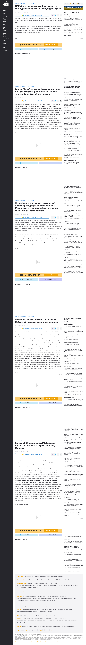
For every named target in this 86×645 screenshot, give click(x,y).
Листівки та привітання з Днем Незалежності (69, 604)
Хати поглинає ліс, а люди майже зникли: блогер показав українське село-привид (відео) (73, 556)
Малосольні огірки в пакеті (68, 626)
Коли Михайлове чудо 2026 (23, 606)
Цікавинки (5, 34)
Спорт (4, 22)
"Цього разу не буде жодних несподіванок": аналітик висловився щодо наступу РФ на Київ (73, 19)
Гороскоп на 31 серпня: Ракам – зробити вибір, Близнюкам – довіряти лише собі (73, 272)
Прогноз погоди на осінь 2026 (61, 590)
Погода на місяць (29, 590)
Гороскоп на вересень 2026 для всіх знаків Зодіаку (46, 598)
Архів (4, 47)
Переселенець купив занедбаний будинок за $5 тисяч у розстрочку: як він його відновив (73, 251)
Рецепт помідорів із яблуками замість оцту (51, 626)
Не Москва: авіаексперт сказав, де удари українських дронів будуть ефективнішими (73, 383)
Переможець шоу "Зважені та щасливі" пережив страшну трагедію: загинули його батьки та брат (72, 123)
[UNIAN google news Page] (43, 630)
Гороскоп (19, 596)
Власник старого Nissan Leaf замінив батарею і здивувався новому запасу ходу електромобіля (73, 29)
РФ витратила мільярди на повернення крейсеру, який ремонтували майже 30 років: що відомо (73, 242)
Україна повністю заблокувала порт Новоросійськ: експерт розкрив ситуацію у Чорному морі (73, 429)
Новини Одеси (68, 579)
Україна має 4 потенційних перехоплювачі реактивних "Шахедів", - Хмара (73, 405)
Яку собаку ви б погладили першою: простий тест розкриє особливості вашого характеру (73, 509)
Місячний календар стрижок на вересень (36, 600)
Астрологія (31, 615)
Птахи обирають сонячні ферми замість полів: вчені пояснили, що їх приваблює (72, 229)
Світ (4, 18)
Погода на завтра (20, 592)
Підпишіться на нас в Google (33, 15)
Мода (36, 615)
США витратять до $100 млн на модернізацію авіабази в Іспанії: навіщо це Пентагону (73, 350)
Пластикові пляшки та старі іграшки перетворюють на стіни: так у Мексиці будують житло (73, 401)
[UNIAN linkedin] (41, 630)
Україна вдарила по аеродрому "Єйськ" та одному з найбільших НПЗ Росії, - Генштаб (72, 546)
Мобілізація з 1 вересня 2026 (57, 576)
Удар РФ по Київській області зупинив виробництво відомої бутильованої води (73, 225)
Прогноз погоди (21, 591)
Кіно (65, 615)
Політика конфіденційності (37, 641)
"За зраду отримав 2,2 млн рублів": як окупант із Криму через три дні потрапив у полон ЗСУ (73, 355)
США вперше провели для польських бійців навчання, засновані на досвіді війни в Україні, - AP (73, 159)
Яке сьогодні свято (21, 604)
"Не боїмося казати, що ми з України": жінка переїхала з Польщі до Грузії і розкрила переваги (73, 164)
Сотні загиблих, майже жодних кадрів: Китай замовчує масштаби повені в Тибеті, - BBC (73, 331)
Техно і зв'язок (6, 25)
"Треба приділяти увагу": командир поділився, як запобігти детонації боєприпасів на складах (73, 24)
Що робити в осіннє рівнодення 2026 (58, 596)
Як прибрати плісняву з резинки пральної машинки (28, 611)
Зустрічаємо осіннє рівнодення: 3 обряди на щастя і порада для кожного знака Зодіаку (73, 538)
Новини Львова (37, 579)
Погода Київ (71, 590)
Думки (4, 43)
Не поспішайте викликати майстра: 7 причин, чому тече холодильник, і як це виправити (73, 479)
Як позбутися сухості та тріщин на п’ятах (31, 609)
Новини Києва (44, 579)
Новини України (21, 579)
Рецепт (21, 615)
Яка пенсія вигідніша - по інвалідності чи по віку (60, 585)
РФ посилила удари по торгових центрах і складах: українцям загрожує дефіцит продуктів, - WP (73, 323)
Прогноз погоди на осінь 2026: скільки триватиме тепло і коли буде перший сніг (72, 514)
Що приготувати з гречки (47, 609)
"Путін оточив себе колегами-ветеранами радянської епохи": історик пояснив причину (72, 109)
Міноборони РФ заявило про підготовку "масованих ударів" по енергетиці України (71, 501)
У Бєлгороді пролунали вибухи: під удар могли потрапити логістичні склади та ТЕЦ (73, 202)
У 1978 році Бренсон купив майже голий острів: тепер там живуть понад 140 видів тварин (73, 192)
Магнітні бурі (37, 592)
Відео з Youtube (6, 38)
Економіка (5, 16)
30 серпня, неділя (69, 79)
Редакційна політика (55, 641)
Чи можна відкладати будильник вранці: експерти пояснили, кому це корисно (72, 453)
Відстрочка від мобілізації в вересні (56, 579)
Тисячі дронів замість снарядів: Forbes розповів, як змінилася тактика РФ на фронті (73, 114)
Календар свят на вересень (50, 606)
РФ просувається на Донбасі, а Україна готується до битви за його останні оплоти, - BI (72, 215)
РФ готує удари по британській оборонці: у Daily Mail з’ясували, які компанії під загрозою (73, 496)
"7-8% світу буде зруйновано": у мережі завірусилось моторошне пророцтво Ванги (72, 197)
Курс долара (29, 583)
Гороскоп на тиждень (44, 596)
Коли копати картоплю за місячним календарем (56, 618)
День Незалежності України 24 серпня (35, 604)
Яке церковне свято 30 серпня (51, 604)
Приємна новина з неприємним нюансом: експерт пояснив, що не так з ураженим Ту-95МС (72, 448)
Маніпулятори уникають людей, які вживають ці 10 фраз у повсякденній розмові (73, 128)
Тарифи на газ (45, 585)
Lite (18, 615)
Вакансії (4, 48)
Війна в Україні (20, 576)
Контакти (5, 50)
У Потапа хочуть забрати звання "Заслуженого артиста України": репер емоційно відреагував (72, 396)
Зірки (54, 615)
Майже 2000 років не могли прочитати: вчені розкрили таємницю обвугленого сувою (72, 458)
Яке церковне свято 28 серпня (36, 606)
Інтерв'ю (4, 41)
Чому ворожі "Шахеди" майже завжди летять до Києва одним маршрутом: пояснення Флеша (72, 256)
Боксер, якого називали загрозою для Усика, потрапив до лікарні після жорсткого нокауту (73, 34)
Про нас (46, 641)
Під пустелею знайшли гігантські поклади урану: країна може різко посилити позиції (73, 391)
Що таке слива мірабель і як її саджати (54, 620)
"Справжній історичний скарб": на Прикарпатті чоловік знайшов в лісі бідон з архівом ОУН (73, 83)
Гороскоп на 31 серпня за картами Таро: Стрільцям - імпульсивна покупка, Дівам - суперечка (73, 238)
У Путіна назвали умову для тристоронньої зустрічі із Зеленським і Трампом (72, 187)
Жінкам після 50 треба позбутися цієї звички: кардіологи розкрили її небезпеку (73, 369)
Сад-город (19, 618)
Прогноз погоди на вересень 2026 (41, 590)
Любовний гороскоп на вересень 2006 (66, 598)
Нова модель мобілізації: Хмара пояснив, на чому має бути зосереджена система (73, 267)
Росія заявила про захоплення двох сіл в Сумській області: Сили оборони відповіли (73, 318)
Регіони (4, 21)
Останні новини (70, 12)
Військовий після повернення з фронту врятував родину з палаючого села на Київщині (73, 434)
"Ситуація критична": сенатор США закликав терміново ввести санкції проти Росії (73, 96)
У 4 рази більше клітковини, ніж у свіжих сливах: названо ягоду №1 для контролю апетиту (73, 133)
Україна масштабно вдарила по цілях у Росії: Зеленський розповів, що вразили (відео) (72, 444)
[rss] (51, 630)
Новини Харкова (29, 579)
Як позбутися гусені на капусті (70, 620)
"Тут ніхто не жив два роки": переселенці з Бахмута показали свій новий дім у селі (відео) (73, 365)
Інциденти (5, 30)
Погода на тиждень (29, 592)
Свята (39, 615)
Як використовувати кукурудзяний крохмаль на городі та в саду (31, 620)
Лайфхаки (19, 609)
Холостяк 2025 (60, 615)
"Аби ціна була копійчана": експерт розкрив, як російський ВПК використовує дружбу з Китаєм (73, 466)
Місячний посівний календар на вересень (26, 622)
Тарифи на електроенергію (51, 583)
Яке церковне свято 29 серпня (63, 606)
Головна (4, 10)
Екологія (4, 19)
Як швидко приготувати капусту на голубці (62, 609)
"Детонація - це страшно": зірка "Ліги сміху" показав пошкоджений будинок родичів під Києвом (73, 551)
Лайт (4, 27)
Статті (4, 40)
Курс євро (36, 583)
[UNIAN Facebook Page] (36, 630)
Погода (4, 36)
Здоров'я (5, 31)
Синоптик (52, 590)
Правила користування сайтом (22, 641)
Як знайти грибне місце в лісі (46, 611)
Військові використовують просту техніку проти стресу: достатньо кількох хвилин (73, 374)
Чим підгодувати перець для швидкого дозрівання (34, 618)
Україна (4, 13)
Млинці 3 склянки (37, 626)
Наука (4, 24)
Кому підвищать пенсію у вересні (24, 587)
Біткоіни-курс (35, 587)
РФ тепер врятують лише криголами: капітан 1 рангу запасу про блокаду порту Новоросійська (72, 341)
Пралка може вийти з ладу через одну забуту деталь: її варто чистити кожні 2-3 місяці (73, 360)
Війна (4, 12)
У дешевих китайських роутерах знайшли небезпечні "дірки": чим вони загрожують (72, 118)
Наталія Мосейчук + (29, 576)
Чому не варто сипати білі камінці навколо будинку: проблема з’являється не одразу (73, 336)
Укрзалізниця (74, 585)
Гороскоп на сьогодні (21, 600)
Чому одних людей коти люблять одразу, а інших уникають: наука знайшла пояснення (73, 345)
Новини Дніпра (75, 579)
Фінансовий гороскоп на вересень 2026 (25, 598)
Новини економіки (21, 583)
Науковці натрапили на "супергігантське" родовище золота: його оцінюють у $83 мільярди (73, 484)
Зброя (4, 28)
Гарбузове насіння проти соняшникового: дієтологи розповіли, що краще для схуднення (73, 560)
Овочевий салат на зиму (27, 626)
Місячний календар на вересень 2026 (31, 596)
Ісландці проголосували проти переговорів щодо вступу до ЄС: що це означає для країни (72, 207)
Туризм (4, 33)
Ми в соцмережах (66, 641)
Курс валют (41, 583)
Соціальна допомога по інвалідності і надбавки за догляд (29, 585)
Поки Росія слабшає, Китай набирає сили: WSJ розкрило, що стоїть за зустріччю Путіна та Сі (73, 220)
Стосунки (50, 615)
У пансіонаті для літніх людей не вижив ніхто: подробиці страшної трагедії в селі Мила (73, 439)
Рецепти (19, 626)
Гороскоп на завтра (50, 600)
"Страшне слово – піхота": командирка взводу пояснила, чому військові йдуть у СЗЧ (72, 104)
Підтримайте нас (74, 8)
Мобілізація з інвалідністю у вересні (42, 576)
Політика (5, 15)
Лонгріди (5, 44)
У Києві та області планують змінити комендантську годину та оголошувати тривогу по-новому (72, 87)
